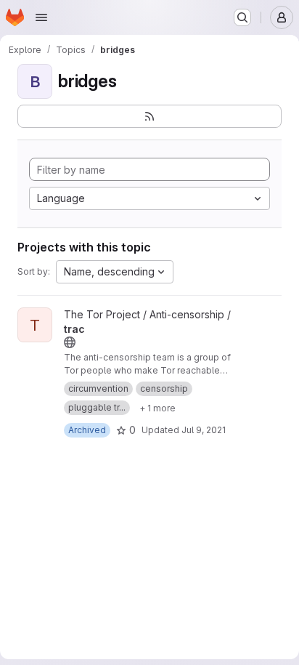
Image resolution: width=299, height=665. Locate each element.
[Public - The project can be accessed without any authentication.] (69, 342)
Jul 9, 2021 (203, 429)
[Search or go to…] (242, 17)
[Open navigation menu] (41, 17)
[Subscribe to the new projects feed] (149, 116)
